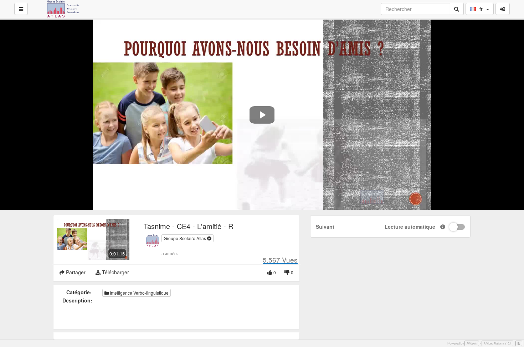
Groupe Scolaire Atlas (185, 238)
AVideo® (472, 343)
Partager (75, 272)
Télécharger (115, 272)
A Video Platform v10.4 (497, 343)
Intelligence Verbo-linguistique (139, 293)
